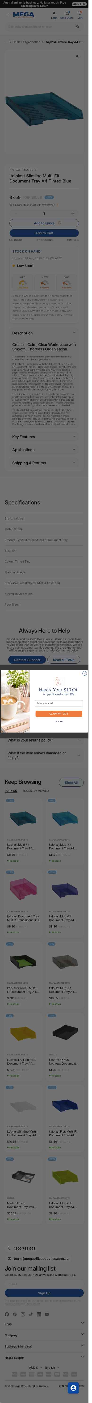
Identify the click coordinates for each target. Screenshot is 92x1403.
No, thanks (58, 722)
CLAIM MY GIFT (58, 714)
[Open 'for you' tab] (73, 1388)
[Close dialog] (84, 673)
